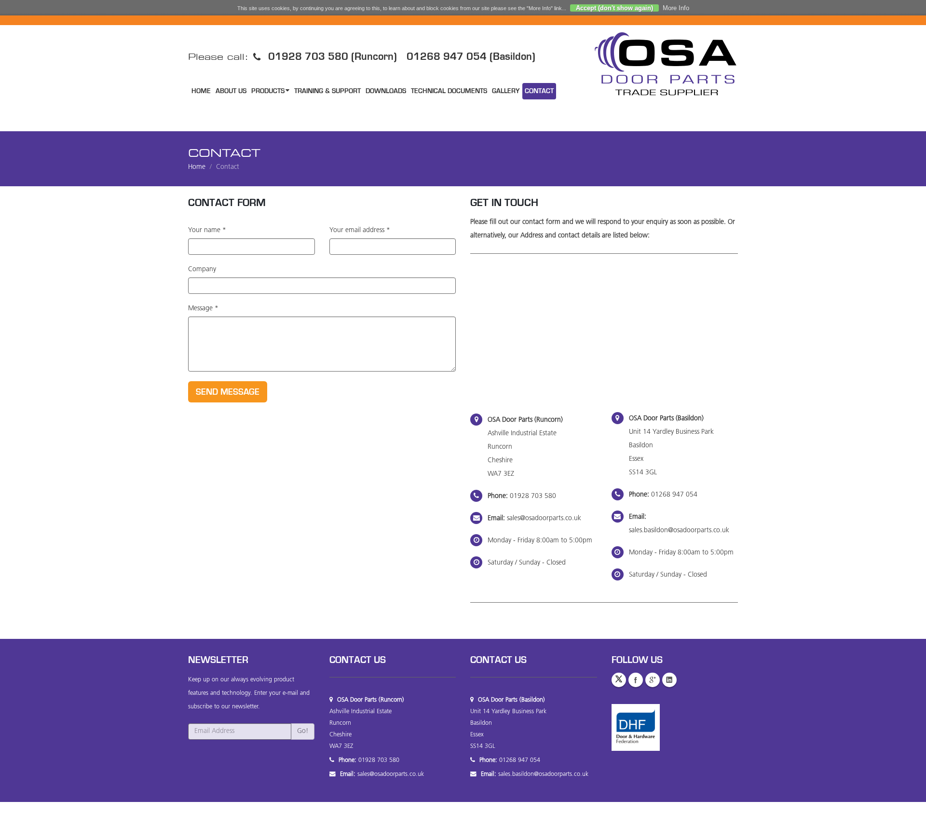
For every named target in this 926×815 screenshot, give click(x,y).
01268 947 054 (674, 494)
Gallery (506, 91)
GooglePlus (652, 680)
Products (268, 91)
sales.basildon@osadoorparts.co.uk (679, 530)
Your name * (207, 230)
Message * (203, 308)
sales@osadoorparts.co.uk (544, 518)
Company (202, 269)
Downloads (386, 91)
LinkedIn (669, 680)
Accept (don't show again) (614, 8)
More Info (676, 8)
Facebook (635, 680)
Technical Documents (449, 91)
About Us (231, 91)
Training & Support (327, 91)
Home (201, 91)
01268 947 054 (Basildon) (471, 56)
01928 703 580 (533, 496)
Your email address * (359, 230)
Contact (539, 91)
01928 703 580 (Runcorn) (332, 56)
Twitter (619, 680)
